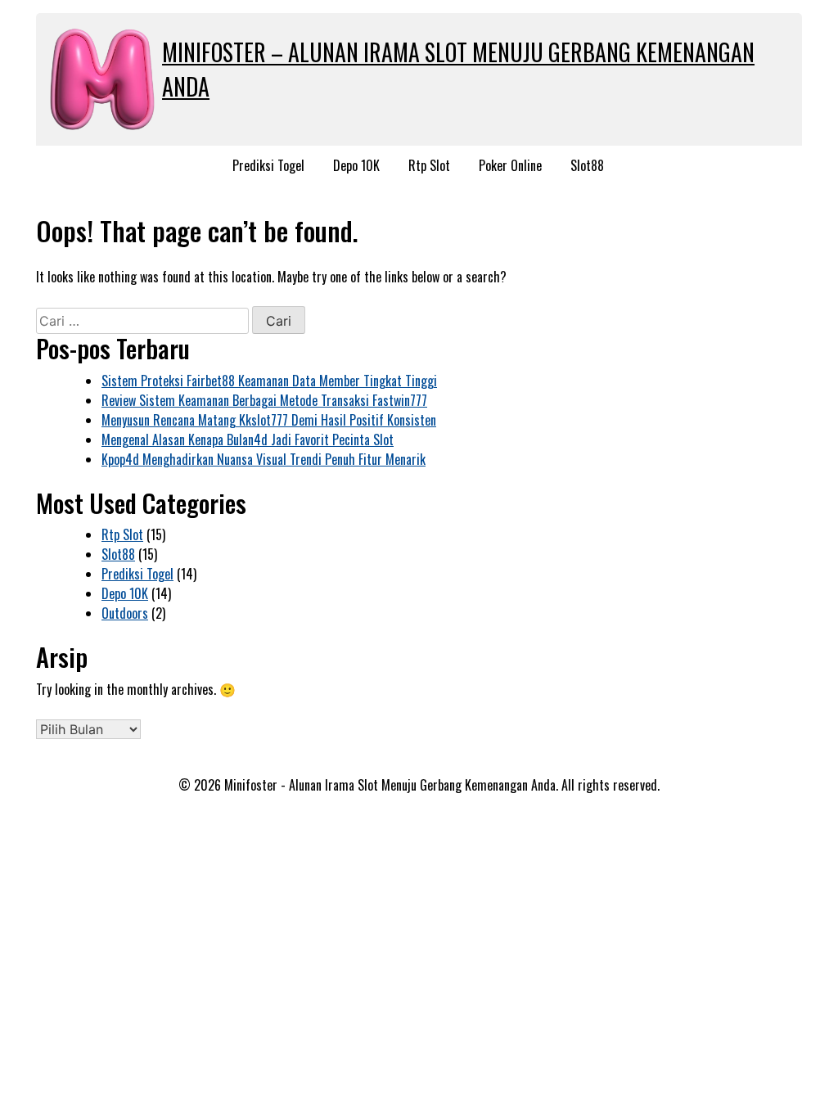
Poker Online (510, 165)
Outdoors (124, 613)
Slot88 (587, 165)
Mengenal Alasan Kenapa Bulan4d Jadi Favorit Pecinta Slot (247, 439)
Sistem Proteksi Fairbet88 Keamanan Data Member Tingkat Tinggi (269, 380)
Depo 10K (356, 165)
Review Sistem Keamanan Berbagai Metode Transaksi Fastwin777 (264, 400)
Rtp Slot (429, 165)
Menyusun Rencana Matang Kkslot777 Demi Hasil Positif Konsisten (268, 420)
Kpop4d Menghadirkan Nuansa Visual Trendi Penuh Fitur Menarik (263, 459)
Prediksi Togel (268, 165)
